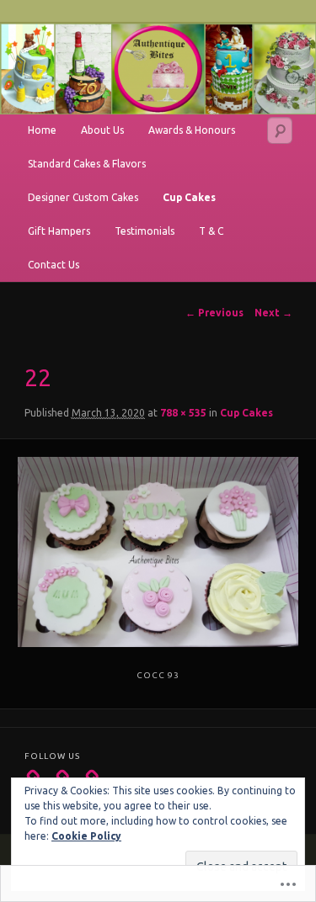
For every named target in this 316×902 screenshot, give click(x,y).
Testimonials (144, 231)
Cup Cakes (189, 197)
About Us (102, 130)
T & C (211, 231)
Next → (273, 312)
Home (42, 130)
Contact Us (53, 264)
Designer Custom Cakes (83, 197)
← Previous (214, 312)
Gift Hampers (59, 231)
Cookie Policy (86, 835)
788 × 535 (183, 412)
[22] (157, 551)
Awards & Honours (191, 130)
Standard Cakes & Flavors (87, 163)
